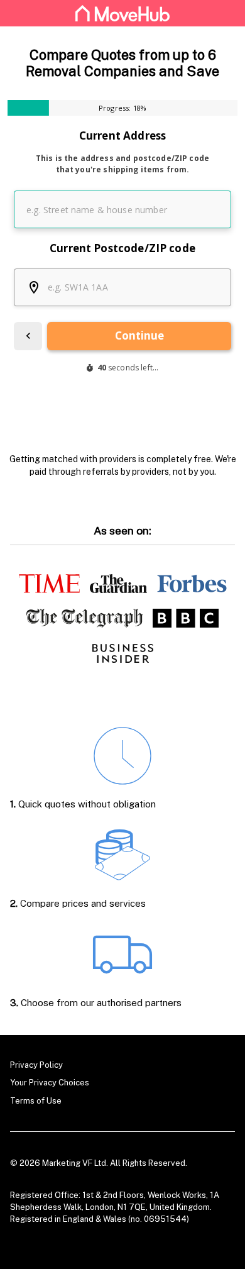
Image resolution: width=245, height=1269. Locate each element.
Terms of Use (36, 1101)
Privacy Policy (36, 1065)
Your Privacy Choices (49, 1082)
